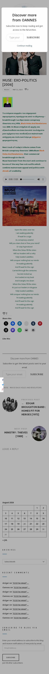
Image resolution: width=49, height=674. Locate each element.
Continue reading (24, 45)
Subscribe (33, 37)
